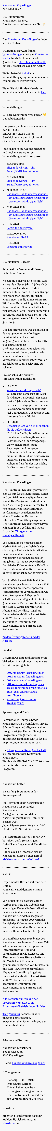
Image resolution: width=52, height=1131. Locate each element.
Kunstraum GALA (17, 237)
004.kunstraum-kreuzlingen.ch (25, 673)
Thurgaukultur (11, 1014)
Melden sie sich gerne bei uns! (21, 859)
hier (43, 92)
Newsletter (9, 1123)
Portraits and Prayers (20, 228)
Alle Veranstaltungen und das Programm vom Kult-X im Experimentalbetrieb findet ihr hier (24, 1003)
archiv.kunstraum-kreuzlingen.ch (27, 688)
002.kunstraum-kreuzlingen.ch (25, 680)
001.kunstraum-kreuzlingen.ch (25, 684)
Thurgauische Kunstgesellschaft (26, 750)
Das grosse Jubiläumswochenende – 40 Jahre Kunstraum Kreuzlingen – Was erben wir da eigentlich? (27, 198)
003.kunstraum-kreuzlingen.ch (25, 676)
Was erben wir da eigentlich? (24, 390)
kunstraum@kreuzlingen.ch (28, 1063)
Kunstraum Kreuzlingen (17, 5)
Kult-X (26, 73)
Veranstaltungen (13, 54)
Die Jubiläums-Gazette (32, 62)
